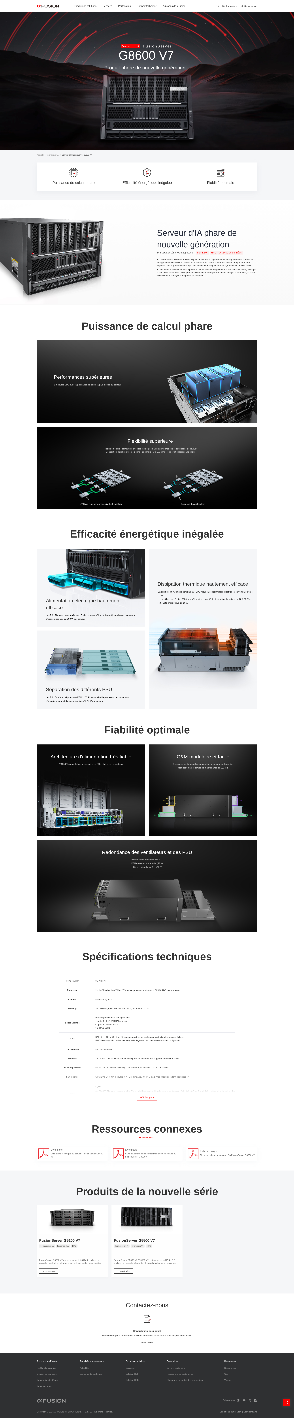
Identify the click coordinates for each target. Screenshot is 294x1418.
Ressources (230, 1368)
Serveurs (130, 1368)
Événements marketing (91, 1374)
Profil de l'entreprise (46, 1368)
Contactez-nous (44, 1386)
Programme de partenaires (180, 1374)
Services (107, 6)
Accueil (40, 155)
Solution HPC (132, 1380)
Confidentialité (250, 1411)
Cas (226, 1374)
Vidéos (227, 1380)
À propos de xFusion (174, 6)
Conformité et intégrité (47, 1380)
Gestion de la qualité (47, 1374)
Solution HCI (132, 1374)
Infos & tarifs (147, 1342)
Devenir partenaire (176, 1368)
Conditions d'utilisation (230, 1411)
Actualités (84, 1368)
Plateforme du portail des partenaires (185, 1380)
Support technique (147, 6)
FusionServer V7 (52, 155)
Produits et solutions (85, 6)
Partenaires (124, 6)
